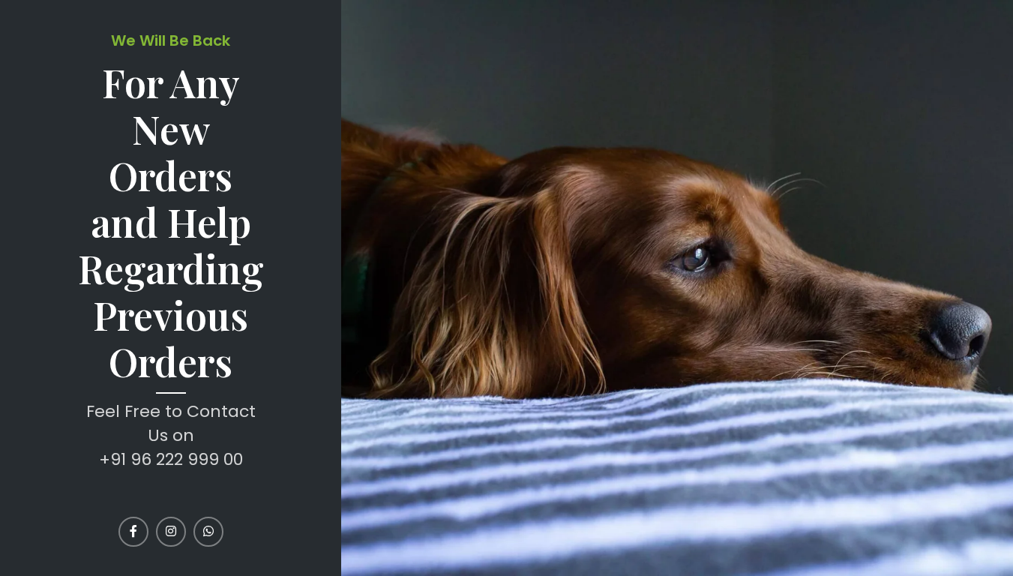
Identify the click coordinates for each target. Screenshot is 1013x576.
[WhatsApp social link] (208, 532)
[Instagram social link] (171, 532)
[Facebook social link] (133, 532)
